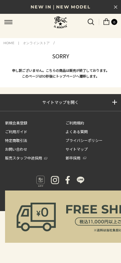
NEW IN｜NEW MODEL (60, 6)
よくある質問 (77, 131)
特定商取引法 (16, 140)
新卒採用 (73, 157)
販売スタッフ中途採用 (23, 157)
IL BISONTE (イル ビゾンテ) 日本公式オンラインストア (60, 23)
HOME (8, 43)
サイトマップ (77, 149)
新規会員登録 (16, 122)
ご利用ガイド (16, 131)
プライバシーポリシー (84, 140)
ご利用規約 (75, 122)
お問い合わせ (16, 149)
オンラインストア (36, 43)
